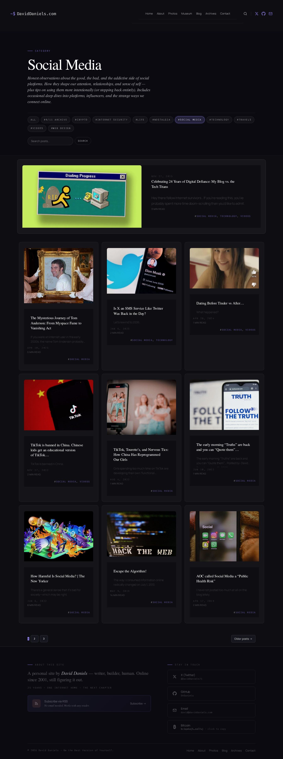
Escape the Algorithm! (130, 570)
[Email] (270, 14)
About (202, 750)
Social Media (207, 216)
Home (190, 750)
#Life (140, 119)
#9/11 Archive (55, 119)
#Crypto (81, 119)
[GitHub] (263, 14)
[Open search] (245, 14)
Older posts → (243, 639)
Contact (250, 750)
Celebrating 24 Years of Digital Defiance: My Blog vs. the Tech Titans (193, 184)
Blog (224, 750)
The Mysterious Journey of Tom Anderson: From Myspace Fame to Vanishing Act (56, 322)
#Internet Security (112, 119)
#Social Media (189, 119)
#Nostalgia (161, 119)
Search (83, 140)
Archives (236, 750)
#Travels (244, 119)
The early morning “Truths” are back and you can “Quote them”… (223, 447)
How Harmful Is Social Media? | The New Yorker (58, 578)
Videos (246, 216)
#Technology (219, 119)
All (33, 119)
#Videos (37, 128)
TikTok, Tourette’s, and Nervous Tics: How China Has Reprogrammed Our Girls (141, 454)
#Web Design (61, 128)
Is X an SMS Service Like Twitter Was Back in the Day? (138, 311)
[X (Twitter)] (257, 14)
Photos (213, 750)
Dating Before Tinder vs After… (220, 302)
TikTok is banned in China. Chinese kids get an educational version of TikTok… (57, 449)
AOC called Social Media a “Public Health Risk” (222, 578)
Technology (228, 216)
